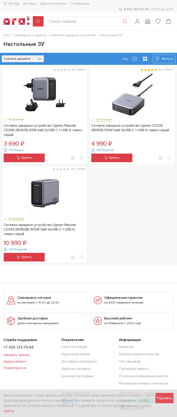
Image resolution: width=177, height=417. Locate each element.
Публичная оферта (133, 369)
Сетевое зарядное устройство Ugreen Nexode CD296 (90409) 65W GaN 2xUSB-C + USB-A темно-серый (43, 130)
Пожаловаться (14, 368)
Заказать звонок (16, 355)
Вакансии (126, 347)
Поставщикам (79, 3)
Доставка (29, 3)
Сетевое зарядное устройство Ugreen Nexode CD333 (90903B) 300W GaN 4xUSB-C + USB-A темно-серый (40, 229)
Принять (164, 398)
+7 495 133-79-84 (18, 347)
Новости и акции (74, 347)
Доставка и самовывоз (79, 361)
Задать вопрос (14, 361)
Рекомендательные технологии (143, 383)
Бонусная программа (77, 376)
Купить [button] (27, 158)
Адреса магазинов (53, 3)
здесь (8, 410)
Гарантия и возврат (76, 369)
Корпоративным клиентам (139, 354)
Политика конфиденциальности (143, 376)
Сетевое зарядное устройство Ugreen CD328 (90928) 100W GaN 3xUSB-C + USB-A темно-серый (130, 127)
